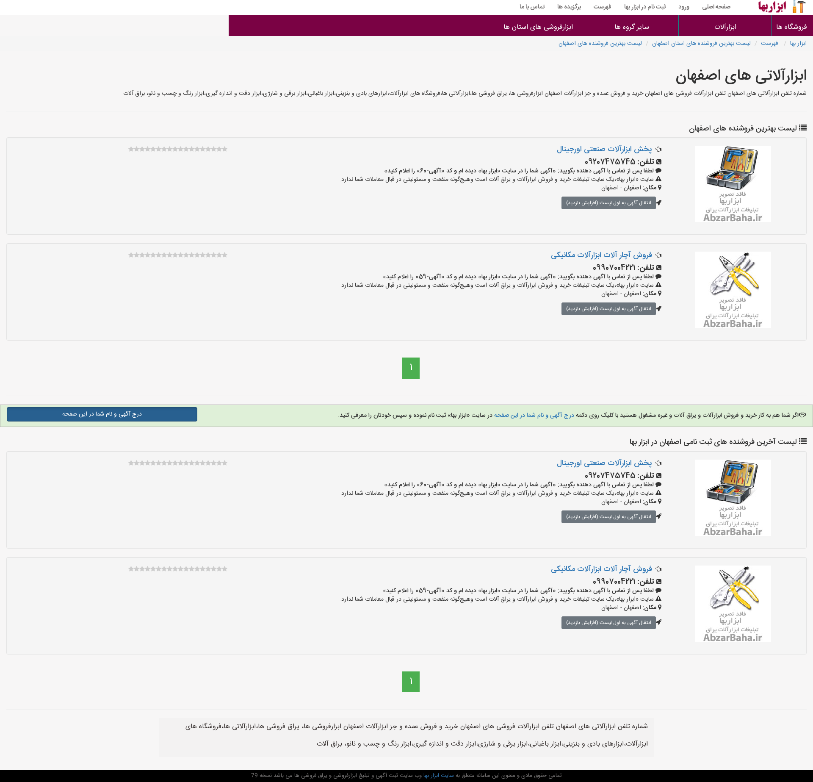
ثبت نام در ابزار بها (645, 7)
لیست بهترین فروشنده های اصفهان (600, 44)
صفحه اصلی (716, 7)
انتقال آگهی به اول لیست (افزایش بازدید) (608, 203)
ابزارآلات (725, 27)
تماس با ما (532, 7)
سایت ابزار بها (438, 775)
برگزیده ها (569, 7)
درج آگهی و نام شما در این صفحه (533, 415)
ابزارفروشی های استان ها (538, 27)
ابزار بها (798, 44)
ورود (683, 7)
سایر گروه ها (631, 27)
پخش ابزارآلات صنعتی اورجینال (604, 149)
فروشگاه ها (792, 27)
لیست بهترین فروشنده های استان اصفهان (701, 44)
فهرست (602, 7)
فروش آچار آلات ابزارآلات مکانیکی (601, 255)
